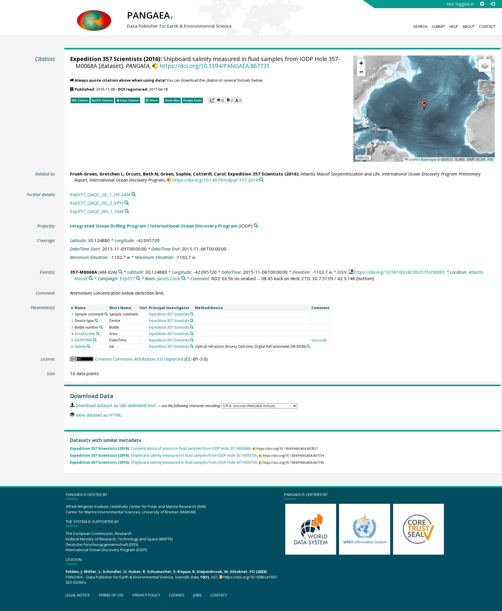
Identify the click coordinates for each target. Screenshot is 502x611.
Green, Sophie (175, 174)
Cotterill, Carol (209, 174)
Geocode (319, 340)
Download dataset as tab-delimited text (116, 405)
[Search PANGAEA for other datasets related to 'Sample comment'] (106, 314)
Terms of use (111, 595)
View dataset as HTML (98, 415)
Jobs (197, 595)
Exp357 (127, 278)
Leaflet (413, 159)
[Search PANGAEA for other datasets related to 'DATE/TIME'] (94, 340)
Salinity (80, 346)
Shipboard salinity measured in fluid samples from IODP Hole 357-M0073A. (164, 462)
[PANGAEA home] (94, 15)
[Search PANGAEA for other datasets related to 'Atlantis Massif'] (91, 278)
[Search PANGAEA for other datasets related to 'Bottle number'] (101, 327)
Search (420, 26)
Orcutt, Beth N (142, 174)
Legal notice (77, 595)
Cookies (176, 595)
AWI (490, 159)
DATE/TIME (83, 340)
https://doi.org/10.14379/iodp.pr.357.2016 (215, 180)
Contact (487, 26)
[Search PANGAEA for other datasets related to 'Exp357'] (138, 278)
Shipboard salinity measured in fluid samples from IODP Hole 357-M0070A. (164, 455)
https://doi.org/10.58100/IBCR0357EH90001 (399, 272)
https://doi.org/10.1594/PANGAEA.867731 (214, 66)
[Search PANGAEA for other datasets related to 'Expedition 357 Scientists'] (191, 314)
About (468, 26)
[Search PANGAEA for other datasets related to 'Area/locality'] (98, 333)
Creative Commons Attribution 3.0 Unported (139, 359)
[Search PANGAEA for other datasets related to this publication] (261, 180)
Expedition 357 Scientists (106, 59)
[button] (424, 105)
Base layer (429, 159)
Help (453, 26)
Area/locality (85, 333)
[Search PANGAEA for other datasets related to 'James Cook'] (183, 278)
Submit (438, 26)
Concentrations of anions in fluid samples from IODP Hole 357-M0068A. (161, 448)
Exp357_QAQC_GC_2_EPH (96, 203)
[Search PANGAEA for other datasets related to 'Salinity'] (88, 346)
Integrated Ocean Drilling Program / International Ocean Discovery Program (153, 226)
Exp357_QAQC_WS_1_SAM (96, 211)
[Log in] (492, 3)
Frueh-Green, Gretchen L (96, 174)
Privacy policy (146, 595)
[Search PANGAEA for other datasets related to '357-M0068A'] (120, 272)
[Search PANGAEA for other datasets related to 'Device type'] (96, 320)
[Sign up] (482, 3)
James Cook (168, 278)
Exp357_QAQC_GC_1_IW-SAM (100, 194)
